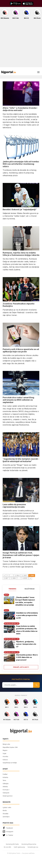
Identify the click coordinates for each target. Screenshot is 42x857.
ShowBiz (5, 814)
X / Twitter (9, 835)
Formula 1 (6, 790)
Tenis (4, 780)
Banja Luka (6, 744)
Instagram (9, 832)
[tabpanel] (21, 630)
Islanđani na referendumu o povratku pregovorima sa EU (27, 615)
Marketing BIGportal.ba (29, 844)
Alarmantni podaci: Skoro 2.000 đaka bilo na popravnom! (27, 657)
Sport (5, 769)
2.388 (13, 578)
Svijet (4, 753)
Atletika (5, 787)
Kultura (5, 760)
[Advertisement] (21, 44)
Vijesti (5, 739)
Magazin (7, 802)
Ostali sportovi (7, 796)
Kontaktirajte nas (33, 847)
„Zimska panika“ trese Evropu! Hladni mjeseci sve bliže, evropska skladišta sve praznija (25, 601)
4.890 (24, 578)
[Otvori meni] (38, 72)
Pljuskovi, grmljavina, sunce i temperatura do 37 (26, 644)
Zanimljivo (6, 817)
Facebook (9, 828)
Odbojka (5, 783)
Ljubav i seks (7, 807)
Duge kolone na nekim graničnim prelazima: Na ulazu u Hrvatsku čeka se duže (26, 630)
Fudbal (5, 774)
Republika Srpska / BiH (10, 747)
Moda (5, 810)
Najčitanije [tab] (29, 589)
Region (5, 750)
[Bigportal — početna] (8, 72)
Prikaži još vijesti (21, 667)
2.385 (24, 575)
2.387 (6, 578)
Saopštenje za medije (10, 763)
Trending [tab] (12, 589)
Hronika (5, 756)
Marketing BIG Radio (12, 844)
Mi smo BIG (7, 847)
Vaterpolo (6, 793)
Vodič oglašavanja (19, 847)
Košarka (5, 777)
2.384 (17, 575)
